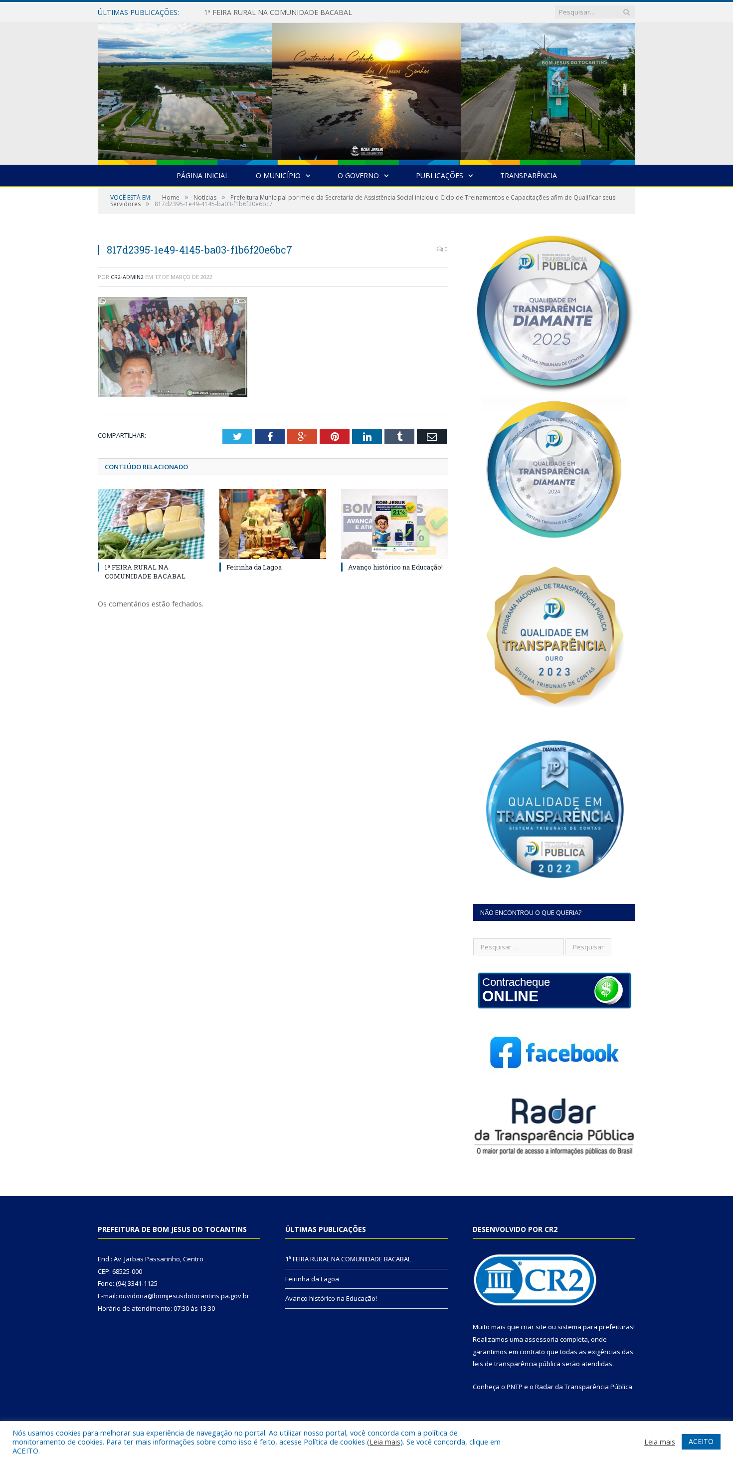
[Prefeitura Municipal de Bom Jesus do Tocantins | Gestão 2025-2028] (366, 91)
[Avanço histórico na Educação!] (394, 524)
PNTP (515, 1386)
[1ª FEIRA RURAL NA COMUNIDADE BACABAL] (151, 524)
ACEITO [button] (701, 1441)
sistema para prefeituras (595, 1326)
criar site (534, 1326)
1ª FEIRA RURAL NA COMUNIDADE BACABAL (145, 572)
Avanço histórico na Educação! (395, 567)
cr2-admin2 (127, 277)
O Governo (358, 175)
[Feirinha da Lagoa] (272, 524)
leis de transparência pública (516, 1363)
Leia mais (384, 1441)
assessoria (541, 1339)
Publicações (439, 175)
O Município (278, 175)
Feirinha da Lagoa (233, 12)
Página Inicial (203, 175)
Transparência (528, 175)
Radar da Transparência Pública (583, 1386)
